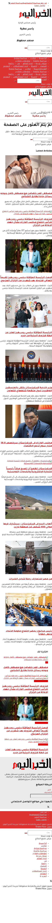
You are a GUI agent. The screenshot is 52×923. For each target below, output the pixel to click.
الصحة (34, 66)
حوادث (33, 58)
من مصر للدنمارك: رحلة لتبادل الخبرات (30, 579)
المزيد (44, 69)
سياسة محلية (20, 58)
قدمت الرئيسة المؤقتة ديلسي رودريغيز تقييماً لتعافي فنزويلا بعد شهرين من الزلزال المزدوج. (26, 731)
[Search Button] (31, 139)
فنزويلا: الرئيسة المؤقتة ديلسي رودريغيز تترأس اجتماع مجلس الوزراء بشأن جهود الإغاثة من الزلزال (29, 222)
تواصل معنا (39, 6)
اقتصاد (43, 66)
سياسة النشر (16, 3)
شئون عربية (41, 64)
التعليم (6, 66)
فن (18, 64)
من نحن (43, 3)
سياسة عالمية (40, 61)
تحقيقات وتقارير (22, 61)
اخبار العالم (28, 64)
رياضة (11, 64)
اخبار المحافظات (20, 66)
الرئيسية (43, 58)
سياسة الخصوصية (31, 3)
